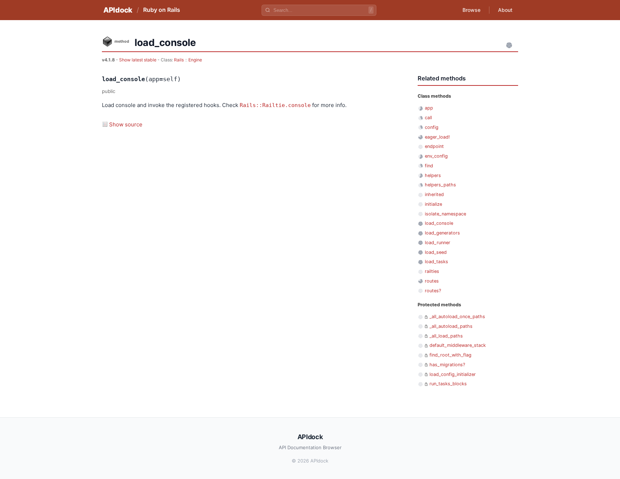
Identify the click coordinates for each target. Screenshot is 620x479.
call (428, 117)
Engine (195, 59)
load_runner (437, 242)
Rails (179, 59)
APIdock (117, 10)
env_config (436, 156)
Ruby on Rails (161, 9)
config (431, 127)
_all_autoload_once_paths (457, 316)
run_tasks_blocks (448, 383)
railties (432, 271)
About (505, 10)
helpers (433, 175)
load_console (439, 223)
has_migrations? (447, 364)
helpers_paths (440, 184)
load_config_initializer (452, 374)
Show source (125, 124)
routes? (433, 290)
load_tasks (436, 261)
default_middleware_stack (457, 345)
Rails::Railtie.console (275, 105)
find (429, 165)
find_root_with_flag (450, 355)
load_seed (436, 252)
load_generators (442, 233)
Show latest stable (138, 59)
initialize (433, 204)
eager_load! (437, 137)
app (429, 108)
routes (432, 281)
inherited (434, 194)
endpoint (434, 146)
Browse (471, 10)
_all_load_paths (446, 336)
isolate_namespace (445, 214)
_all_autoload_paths (451, 326)
